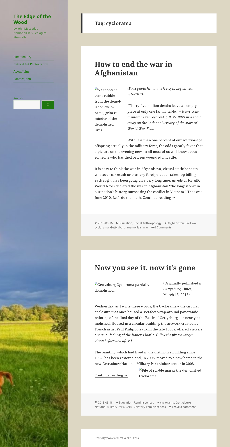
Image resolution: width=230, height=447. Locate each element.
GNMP (130, 407)
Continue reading (159, 197)
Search (18, 98)
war (145, 227)
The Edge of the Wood (32, 19)
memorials (134, 227)
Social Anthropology (147, 223)
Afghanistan (175, 223)
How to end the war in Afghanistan (133, 68)
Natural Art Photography (30, 64)
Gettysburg (118, 227)
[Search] (48, 104)
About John (21, 71)
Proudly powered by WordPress (117, 438)
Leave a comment (184, 407)
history (140, 407)
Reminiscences (144, 402)
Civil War (191, 223)
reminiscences (156, 407)
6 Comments (163, 227)
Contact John (22, 79)
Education (125, 223)
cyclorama (102, 227)
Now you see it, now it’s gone (145, 267)
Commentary (22, 57)
